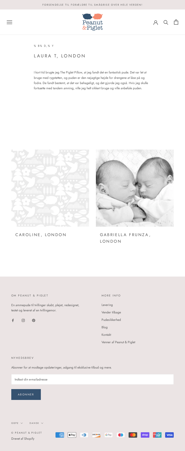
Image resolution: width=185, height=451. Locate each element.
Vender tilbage (111, 312)
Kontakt (106, 334)
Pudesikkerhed (111, 319)
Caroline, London (41, 235)
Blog (105, 327)
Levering (107, 305)
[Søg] (166, 22)
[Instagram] (23, 320)
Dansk (34, 423)
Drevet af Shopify (22, 438)
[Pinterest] (33, 320)
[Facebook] (12, 320)
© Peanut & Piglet (26, 433)
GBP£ (15, 423)
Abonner (26, 394)
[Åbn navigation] (9, 22)
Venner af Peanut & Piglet (118, 342)
